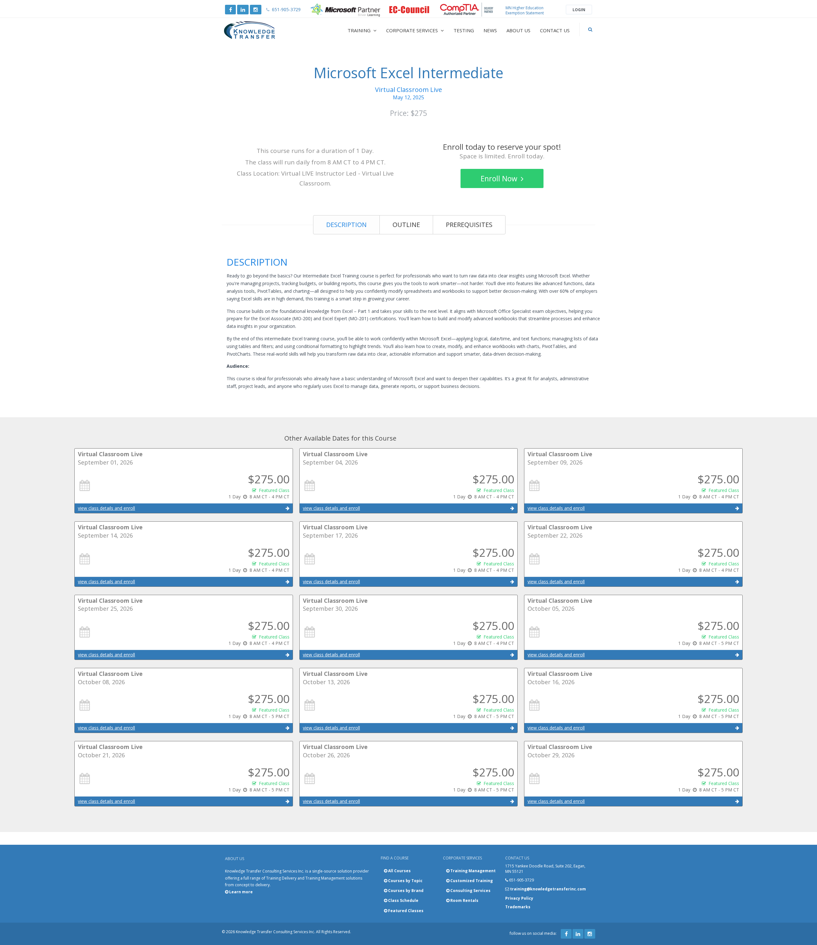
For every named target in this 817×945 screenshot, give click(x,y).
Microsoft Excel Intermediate (408, 72)
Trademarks (517, 907)
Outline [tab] (406, 224)
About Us (518, 30)
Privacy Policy (519, 898)
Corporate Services (412, 30)
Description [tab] (346, 224)
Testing (463, 30)
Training (360, 30)
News (490, 30)
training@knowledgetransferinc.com (548, 889)
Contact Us (555, 30)
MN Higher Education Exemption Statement (525, 10)
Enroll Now (500, 178)
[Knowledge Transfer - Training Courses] (263, 30)
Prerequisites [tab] (469, 224)
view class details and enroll (106, 508)
